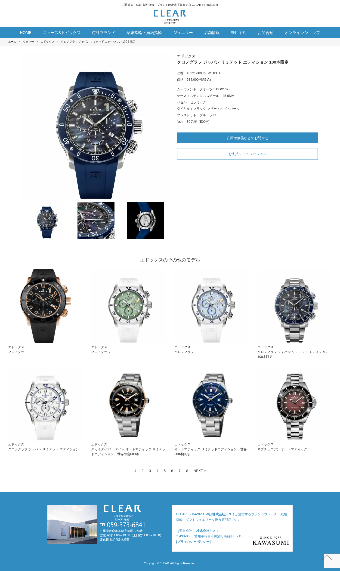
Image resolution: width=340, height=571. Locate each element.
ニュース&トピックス (62, 33)
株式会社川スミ (223, 514)
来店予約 (239, 33)
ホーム (12, 41)
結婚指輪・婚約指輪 (144, 33)
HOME (25, 33)
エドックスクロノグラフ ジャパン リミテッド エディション (43, 446)
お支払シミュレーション (247, 154)
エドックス (47, 41)
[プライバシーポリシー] (193, 541)
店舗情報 (212, 33)
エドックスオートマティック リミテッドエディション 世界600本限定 (210, 449)
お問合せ (265, 33)
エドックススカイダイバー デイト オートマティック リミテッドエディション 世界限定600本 (128, 449)
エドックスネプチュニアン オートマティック (282, 446)
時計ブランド (103, 33)
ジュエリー (183, 33)
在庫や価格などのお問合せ (247, 138)
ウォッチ (28, 41)
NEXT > (200, 471)
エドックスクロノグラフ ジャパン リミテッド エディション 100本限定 (292, 352)
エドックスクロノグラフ (18, 349)
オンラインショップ (302, 33)
